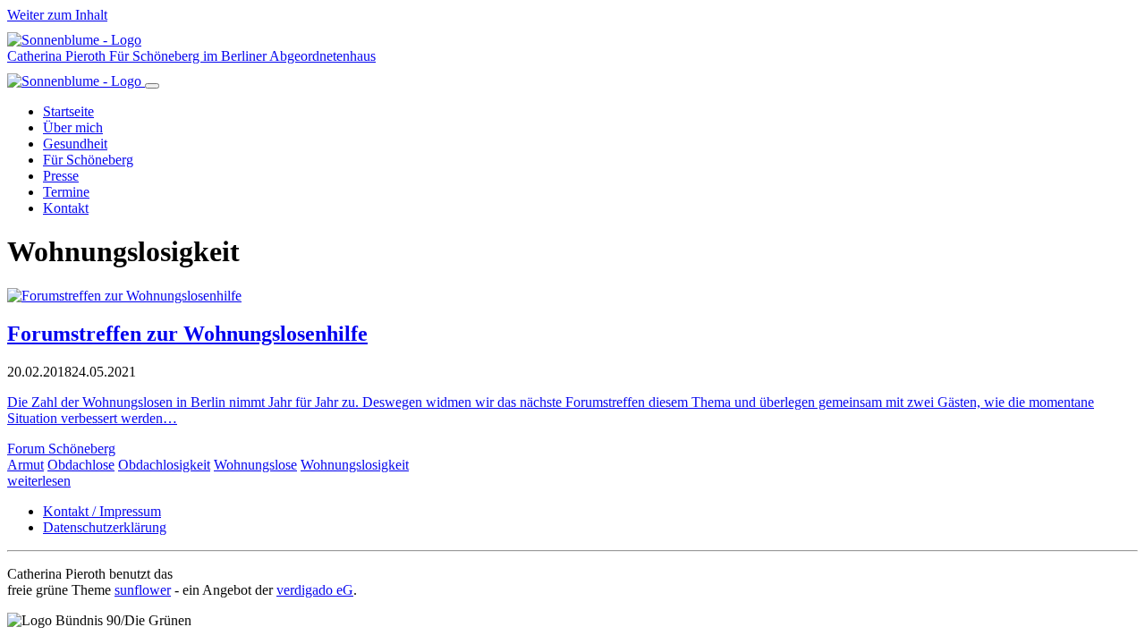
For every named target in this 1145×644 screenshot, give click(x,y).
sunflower (142, 589)
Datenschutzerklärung (104, 527)
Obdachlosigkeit (164, 464)
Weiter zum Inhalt (57, 14)
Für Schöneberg (88, 159)
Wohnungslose (255, 464)
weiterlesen (39, 480)
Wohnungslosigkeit (355, 464)
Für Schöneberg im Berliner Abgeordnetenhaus (242, 56)
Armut (25, 464)
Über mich (73, 127)
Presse (61, 175)
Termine (66, 191)
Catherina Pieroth (58, 56)
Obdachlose (80, 464)
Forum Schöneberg (61, 448)
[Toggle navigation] (152, 86)
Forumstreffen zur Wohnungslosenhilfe (187, 333)
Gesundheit (75, 143)
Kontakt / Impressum (102, 511)
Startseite (68, 111)
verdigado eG (314, 589)
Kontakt (66, 208)
